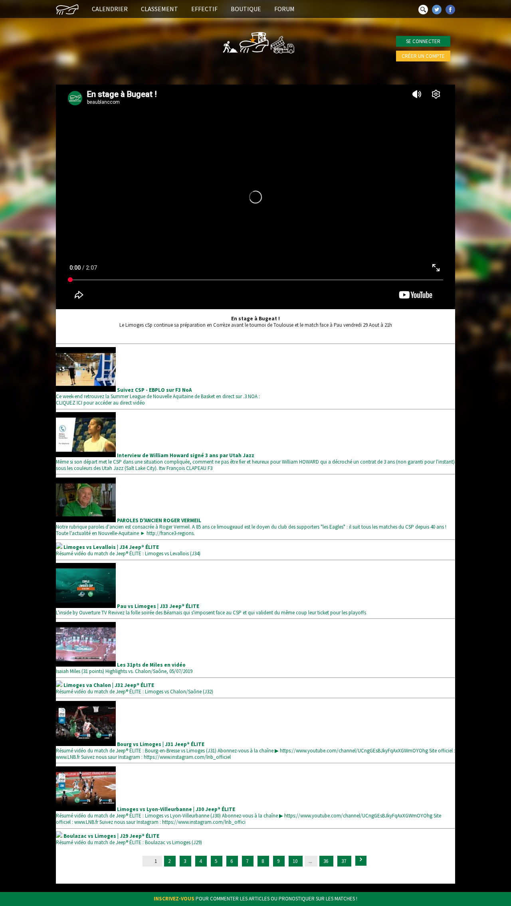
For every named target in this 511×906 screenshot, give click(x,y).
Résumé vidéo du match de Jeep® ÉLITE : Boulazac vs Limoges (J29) (129, 839)
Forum (284, 9)
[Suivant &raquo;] (360, 861)
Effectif (204, 9)
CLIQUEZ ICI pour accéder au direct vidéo (100, 402)
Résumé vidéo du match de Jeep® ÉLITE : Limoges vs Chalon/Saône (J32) (134, 688)
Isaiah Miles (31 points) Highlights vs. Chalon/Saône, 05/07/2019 (124, 668)
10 (296, 861)
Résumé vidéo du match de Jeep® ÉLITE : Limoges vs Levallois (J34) (128, 550)
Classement (159, 9)
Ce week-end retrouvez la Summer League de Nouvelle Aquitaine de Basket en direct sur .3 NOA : (158, 393)
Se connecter (423, 41)
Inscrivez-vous (174, 898)
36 (326, 861)
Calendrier (110, 9)
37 (344, 861)
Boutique (246, 9)
